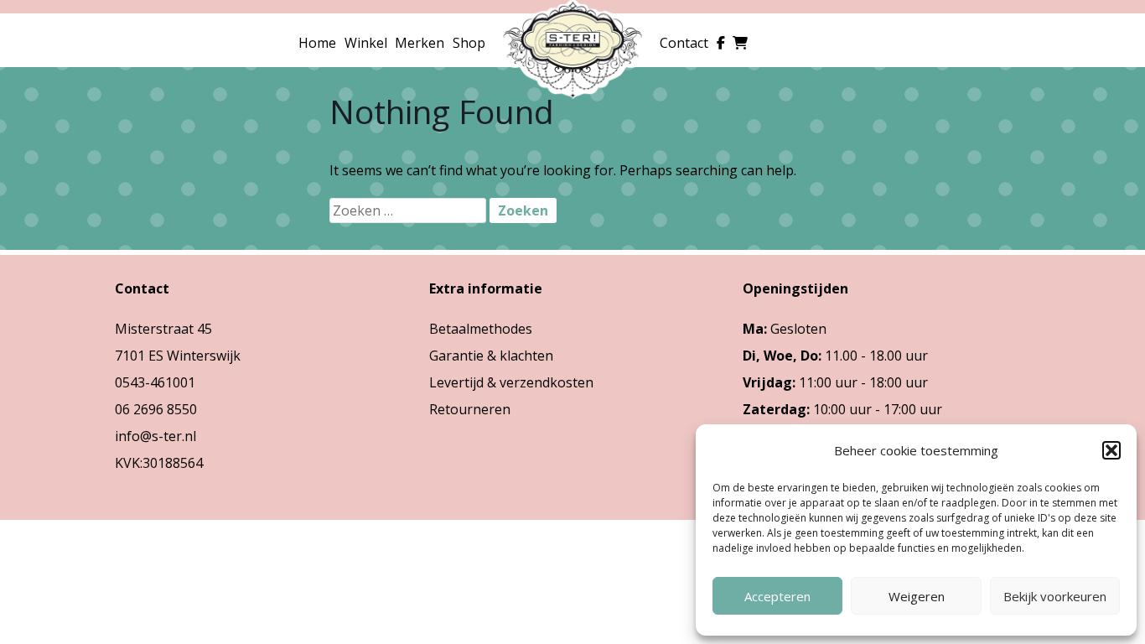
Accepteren (777, 596)
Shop (469, 43)
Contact (684, 43)
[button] (1111, 450)
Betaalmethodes (480, 328)
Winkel (366, 43)
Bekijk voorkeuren (1054, 596)
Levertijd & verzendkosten (511, 382)
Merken (419, 43)
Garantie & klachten (491, 355)
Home (317, 43)
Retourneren (469, 409)
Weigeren (917, 596)
